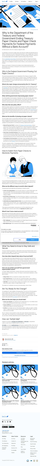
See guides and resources (20, 355)
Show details (34, 236)
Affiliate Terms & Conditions (33, 453)
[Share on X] (5, 345)
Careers (12, 452)
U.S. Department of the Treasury (10, 58)
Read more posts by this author (10, 340)
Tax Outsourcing (5, 443)
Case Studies (23, 449)
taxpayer (13, 141)
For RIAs (11, 1)
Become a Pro (14, 448)
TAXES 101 (16, 335)
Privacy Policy (33, 448)
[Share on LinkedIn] (4, 345)
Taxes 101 (7, 4)
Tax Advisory (4, 441)
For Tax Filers (23, 1)
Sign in (36, 1)
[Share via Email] (7, 345)
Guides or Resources (23, 452)
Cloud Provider (33, 444)
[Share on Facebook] (2, 345)
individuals (6, 87)
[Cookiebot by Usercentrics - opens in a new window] (31, 225)
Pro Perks (13, 445)
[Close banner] (38, 225)
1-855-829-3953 (5, 430)
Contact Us (16, 357)
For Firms (16, 1)
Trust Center (32, 446)
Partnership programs (4, 448)
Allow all (32, 239)
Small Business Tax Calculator (24, 442)
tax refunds (15, 296)
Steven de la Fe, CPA (7, 49)
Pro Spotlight (13, 450)
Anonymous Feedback (32, 439)
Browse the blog (20, 352)
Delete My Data (33, 456)
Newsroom (13, 443)
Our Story (13, 438)
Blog (3, 4)
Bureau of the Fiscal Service (26, 125)
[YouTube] (10, 421)
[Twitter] (5, 421)
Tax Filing (4, 438)
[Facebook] (2, 421)
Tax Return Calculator (23, 439)
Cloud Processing (33, 441)
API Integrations (5, 445)
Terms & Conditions (34, 450)
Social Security (33, 109)
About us (30, 1)
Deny (20, 239)
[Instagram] (7, 421)
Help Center (23, 444)
